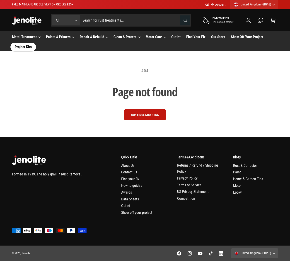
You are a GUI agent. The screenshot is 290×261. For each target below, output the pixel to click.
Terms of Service (189, 185)
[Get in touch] (260, 20)
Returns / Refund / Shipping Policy (197, 168)
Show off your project (136, 212)
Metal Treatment (24, 37)
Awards (126, 192)
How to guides (131, 185)
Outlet (125, 206)
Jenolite (25, 253)
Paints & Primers (58, 37)
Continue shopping (145, 115)
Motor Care (154, 37)
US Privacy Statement (193, 192)
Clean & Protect (125, 37)
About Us (127, 165)
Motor (237, 185)
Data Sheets (130, 199)
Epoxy (237, 192)
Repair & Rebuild (92, 37)
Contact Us (129, 172)
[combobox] (136, 20)
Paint (237, 172)
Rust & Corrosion (245, 165)
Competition (186, 198)
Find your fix (130, 179)
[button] (273, 20)
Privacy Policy (187, 178)
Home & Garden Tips (248, 179)
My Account (218, 4)
